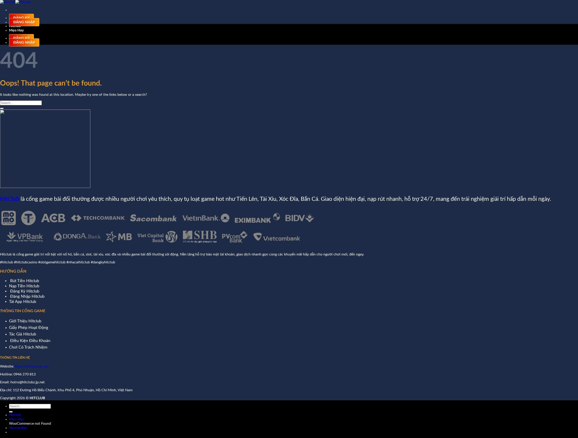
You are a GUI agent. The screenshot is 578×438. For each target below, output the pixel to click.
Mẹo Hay (16, 30)
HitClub (9, 199)
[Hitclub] (15, 2)
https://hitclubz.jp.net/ (31, 366)
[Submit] (2, 108)
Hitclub (15, 415)
